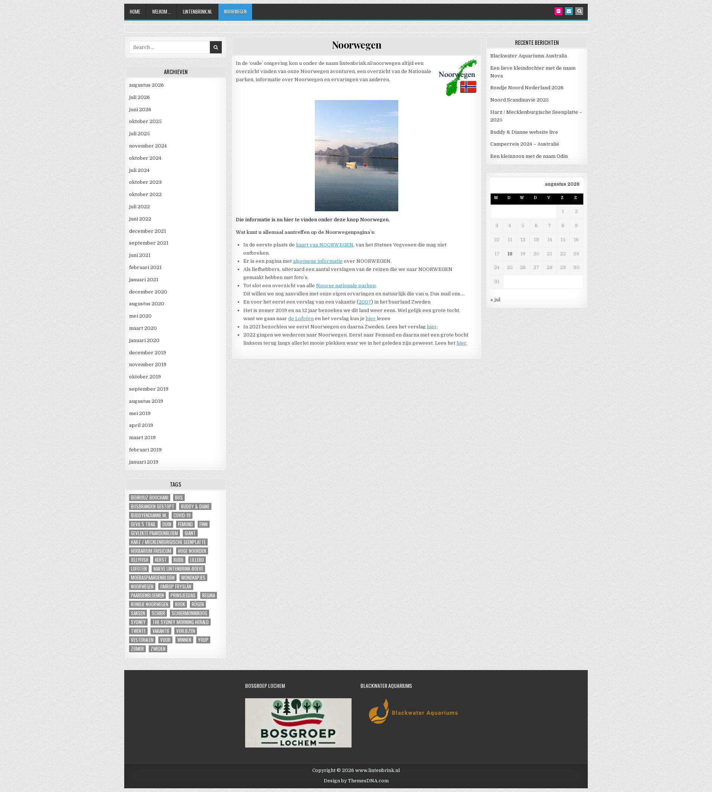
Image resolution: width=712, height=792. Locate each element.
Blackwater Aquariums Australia (528, 56)
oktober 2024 (145, 158)
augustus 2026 (146, 85)
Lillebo (197, 559)
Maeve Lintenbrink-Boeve (178, 568)
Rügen (198, 604)
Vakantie (160, 630)
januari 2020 (144, 340)
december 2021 (147, 231)
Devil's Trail (143, 524)
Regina (208, 595)
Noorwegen (235, 11)
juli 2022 (139, 206)
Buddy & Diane (195, 506)
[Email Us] (568, 11)
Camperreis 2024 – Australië (524, 144)
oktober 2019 (145, 377)
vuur (165, 639)
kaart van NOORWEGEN (324, 245)
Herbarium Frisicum (151, 550)
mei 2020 (140, 316)
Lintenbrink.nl (197, 11)
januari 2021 (143, 279)
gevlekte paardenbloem (154, 533)
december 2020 (148, 292)
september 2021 (148, 243)
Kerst (161, 559)
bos (179, 497)
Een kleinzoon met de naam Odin (529, 156)
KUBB (179, 559)
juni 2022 (140, 219)
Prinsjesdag (183, 595)
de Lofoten (301, 318)
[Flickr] (558, 11)
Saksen (138, 613)
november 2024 (148, 146)
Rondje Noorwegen (149, 604)
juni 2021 (140, 255)
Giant (190, 533)
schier (158, 613)
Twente (138, 630)
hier (371, 318)
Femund (185, 524)
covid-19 (182, 515)
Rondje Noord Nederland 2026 (527, 87)
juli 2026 (139, 97)
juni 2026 (140, 109)
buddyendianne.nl (149, 515)
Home (135, 11)
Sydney (138, 622)
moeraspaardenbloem (153, 577)
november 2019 (148, 364)
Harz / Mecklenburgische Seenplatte (168, 542)
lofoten (139, 568)
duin (166, 524)
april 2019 (141, 425)
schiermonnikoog (189, 613)
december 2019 (147, 352)
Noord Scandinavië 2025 (519, 100)
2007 (365, 302)
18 (509, 253)
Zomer (137, 648)
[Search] (579, 11)
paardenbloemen (147, 595)
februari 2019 (145, 450)
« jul (495, 299)
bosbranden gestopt (152, 506)
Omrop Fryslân (175, 586)
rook (180, 604)
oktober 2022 (145, 194)
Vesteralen (142, 639)
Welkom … (161, 11)
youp (203, 639)
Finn (204, 524)
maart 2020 (143, 328)
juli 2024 (139, 170)
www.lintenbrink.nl (377, 770)
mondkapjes (193, 577)
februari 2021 (145, 267)
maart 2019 (142, 437)
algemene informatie (318, 261)
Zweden (158, 648)
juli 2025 (139, 133)
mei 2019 (140, 413)
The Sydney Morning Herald (180, 622)
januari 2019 (143, 462)
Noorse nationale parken (346, 285)
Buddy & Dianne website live (524, 132)
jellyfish (139, 559)
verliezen (185, 630)
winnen (184, 639)
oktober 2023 (145, 182)
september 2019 (148, 389)
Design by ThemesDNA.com (356, 780)
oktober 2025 (145, 121)
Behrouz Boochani (149, 497)
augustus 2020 (146, 303)
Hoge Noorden (192, 550)
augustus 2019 (146, 401)
